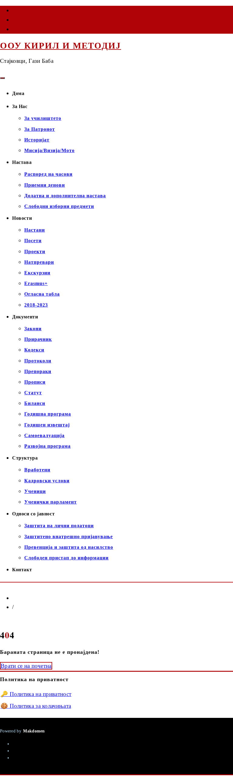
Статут (33, 392)
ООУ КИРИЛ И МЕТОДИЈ (60, 45)
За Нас (20, 106)
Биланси (34, 403)
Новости (22, 218)
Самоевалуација (44, 435)
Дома (18, 93)
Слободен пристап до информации (66, 557)
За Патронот (39, 129)
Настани (34, 230)
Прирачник (38, 339)
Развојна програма (47, 446)
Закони (33, 328)
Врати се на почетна (26, 666)
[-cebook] (12, 11)
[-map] (12, 30)
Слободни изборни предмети (59, 206)
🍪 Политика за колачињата (36, 706)
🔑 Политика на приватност (36, 694)
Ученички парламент (50, 501)
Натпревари (39, 262)
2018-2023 (36, 304)
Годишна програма (47, 413)
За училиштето (42, 118)
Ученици (35, 491)
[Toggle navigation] (2, 78)
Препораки (37, 371)
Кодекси (34, 349)
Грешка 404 (28, 607)
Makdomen (34, 730)
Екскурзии (37, 272)
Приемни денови (44, 185)
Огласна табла (42, 294)
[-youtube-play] (12, 21)
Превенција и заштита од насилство (68, 547)
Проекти (34, 251)
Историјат (36, 139)
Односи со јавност (33, 513)
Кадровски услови (46, 480)
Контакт (22, 569)
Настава (22, 162)
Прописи (35, 382)
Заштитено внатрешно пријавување (68, 536)
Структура (25, 457)
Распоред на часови (48, 174)
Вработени (37, 469)
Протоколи (37, 360)
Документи (25, 316)
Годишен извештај (47, 424)
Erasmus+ (36, 283)
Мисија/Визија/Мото (49, 150)
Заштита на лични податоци (59, 525)
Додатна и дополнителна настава (65, 195)
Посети (33, 240)
